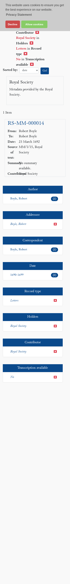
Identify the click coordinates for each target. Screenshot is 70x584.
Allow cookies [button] (34, 24)
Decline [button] (12, 24)
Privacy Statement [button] (19, 14)
